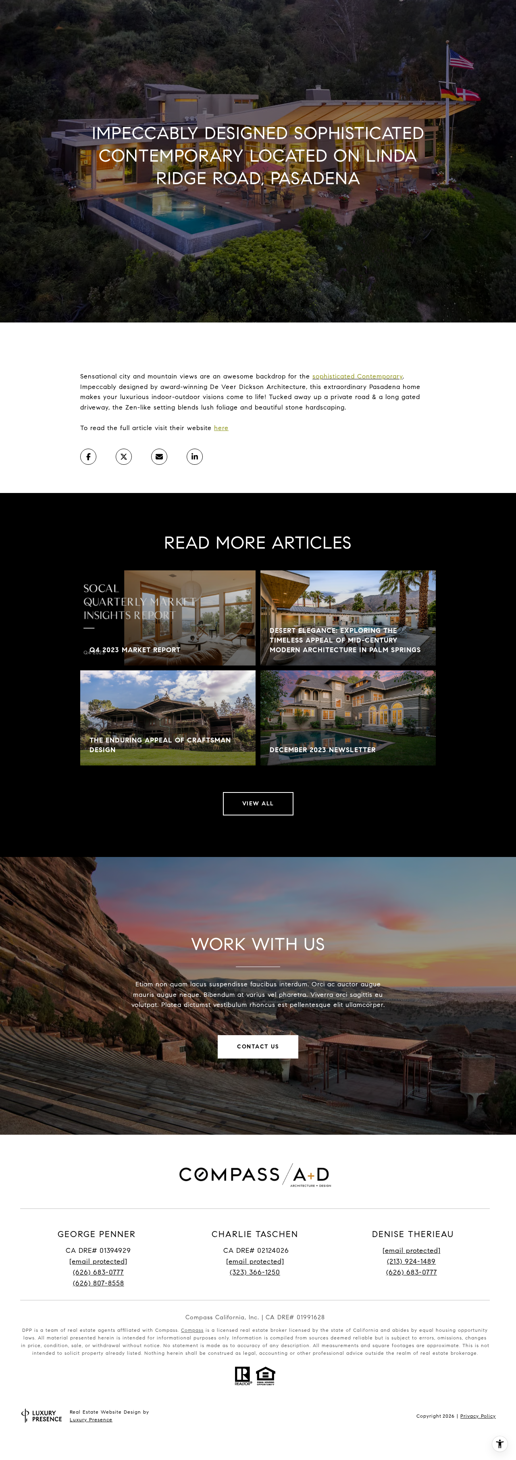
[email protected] (412, 1250)
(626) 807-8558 (98, 1283)
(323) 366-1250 (255, 1272)
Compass (192, 1330)
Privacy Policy (478, 1416)
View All (258, 803)
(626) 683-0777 (98, 1272)
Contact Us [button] (258, 1046)
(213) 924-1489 (411, 1261)
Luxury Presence (91, 1419)
